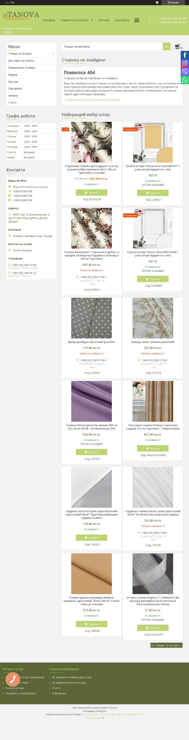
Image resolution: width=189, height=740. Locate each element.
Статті (12, 102)
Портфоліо (15, 88)
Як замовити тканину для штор (71, 677)
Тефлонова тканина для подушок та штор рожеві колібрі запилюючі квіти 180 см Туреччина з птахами (91, 169)
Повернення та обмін (21, 67)
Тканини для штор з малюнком (25, 677)
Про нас (104, 20)
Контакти (122, 20)
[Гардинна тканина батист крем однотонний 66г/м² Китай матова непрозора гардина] (152, 487)
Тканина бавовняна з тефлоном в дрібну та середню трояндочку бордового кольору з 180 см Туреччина (91, 255)
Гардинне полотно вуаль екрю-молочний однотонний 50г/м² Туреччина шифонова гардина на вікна (91, 515)
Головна (48, 20)
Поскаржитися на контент (97, 714)
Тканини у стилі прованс (21, 693)
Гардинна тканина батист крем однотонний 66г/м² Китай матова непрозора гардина (153, 513)
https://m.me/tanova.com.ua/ (30, 187)
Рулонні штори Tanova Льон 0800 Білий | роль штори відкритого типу (153, 253)
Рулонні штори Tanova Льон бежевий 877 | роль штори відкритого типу (153, 167)
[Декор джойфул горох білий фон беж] (91, 318)
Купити (93, 192)
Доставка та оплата (21, 60)
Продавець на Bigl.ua (94, 711)
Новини (13, 95)
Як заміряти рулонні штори (69, 682)
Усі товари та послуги (165, 645)
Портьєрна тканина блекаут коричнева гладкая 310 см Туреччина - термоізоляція (152, 427)
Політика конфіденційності (128, 714)
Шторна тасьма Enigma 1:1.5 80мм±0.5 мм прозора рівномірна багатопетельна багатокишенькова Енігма (152, 601)
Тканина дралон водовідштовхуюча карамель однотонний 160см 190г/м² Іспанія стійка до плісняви (91, 601)
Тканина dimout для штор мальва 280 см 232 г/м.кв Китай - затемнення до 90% (91, 427)
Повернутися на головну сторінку (93, 99)
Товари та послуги (74, 20)
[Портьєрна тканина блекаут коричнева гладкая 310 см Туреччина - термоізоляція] (152, 401)
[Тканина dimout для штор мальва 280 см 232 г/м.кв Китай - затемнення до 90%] (91, 401)
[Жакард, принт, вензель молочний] (152, 318)
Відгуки (12, 74)
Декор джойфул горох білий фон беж (91, 342)
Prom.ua (113, 707)
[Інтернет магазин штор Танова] (21, 15)
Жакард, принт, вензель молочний (152, 342)
